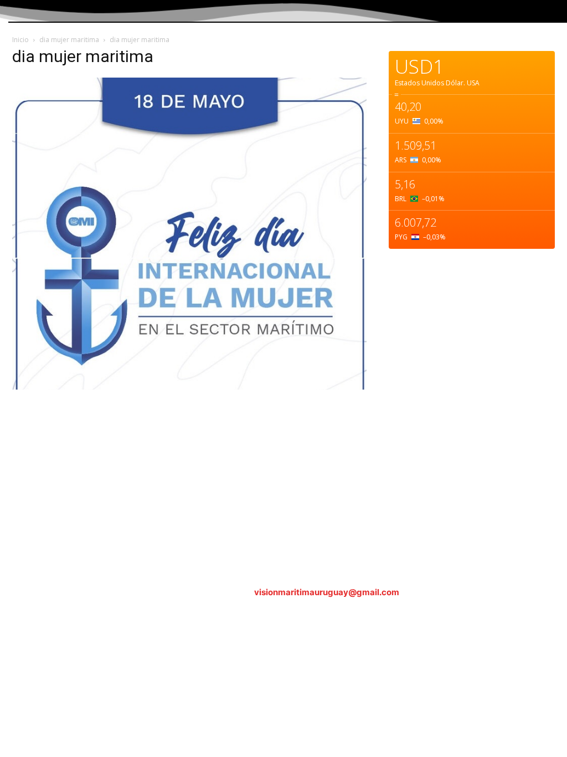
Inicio (20, 39)
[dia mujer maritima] (189, 386)
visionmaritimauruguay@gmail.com (326, 592)
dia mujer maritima (69, 39)
